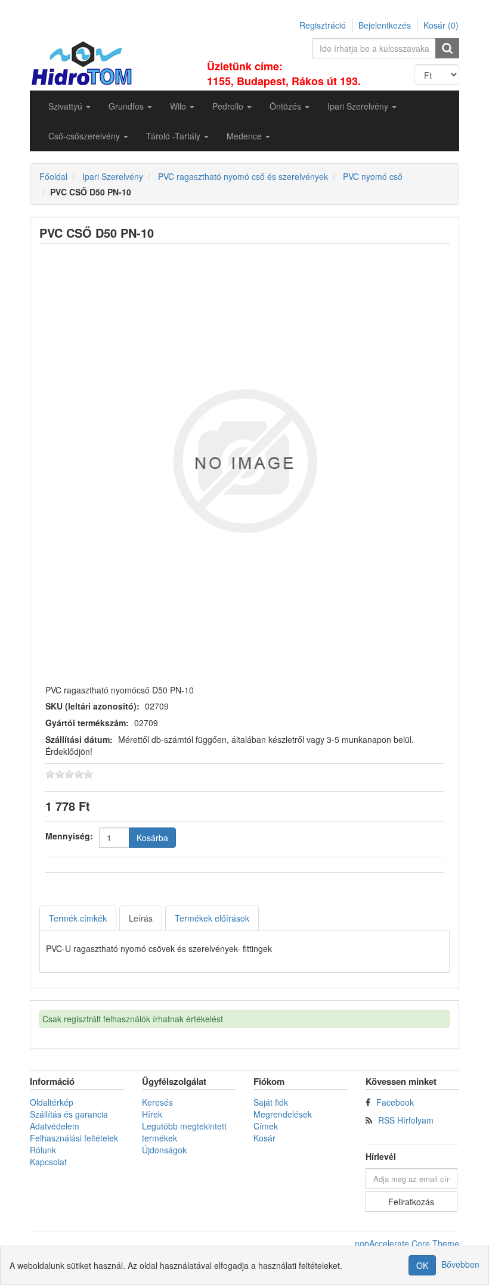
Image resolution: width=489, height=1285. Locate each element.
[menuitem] (69, 106)
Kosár (264, 1138)
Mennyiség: (69, 836)
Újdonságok (164, 1150)
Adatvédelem (54, 1126)
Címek (265, 1126)
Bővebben (460, 1264)
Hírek (152, 1114)
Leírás (141, 918)
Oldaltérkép (51, 1102)
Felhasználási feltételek (74, 1138)
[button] (69, 106)
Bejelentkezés (384, 25)
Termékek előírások (212, 918)
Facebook (395, 1102)
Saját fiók (270, 1102)
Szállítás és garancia (69, 1114)
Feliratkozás (411, 1202)
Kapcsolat (48, 1162)
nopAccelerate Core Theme (407, 1243)
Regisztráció (322, 25)
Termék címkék (78, 918)
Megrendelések (282, 1114)
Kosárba (152, 838)
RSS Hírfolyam (406, 1120)
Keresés (157, 1102)
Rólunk (43, 1150)
